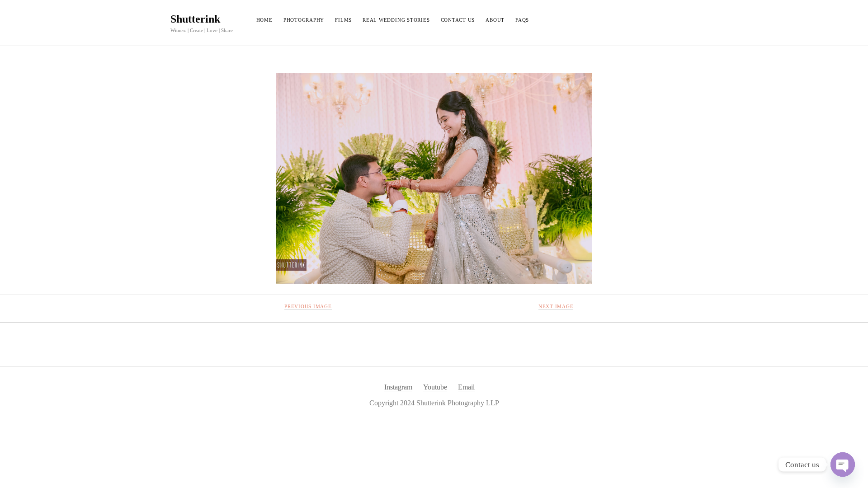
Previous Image (308, 306)
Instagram (398, 387)
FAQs (522, 20)
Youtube (435, 387)
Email (466, 387)
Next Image (556, 306)
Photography (303, 20)
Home (264, 20)
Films (343, 20)
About (495, 20)
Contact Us (458, 20)
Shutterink (195, 19)
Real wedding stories (396, 20)
